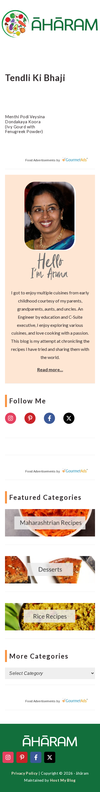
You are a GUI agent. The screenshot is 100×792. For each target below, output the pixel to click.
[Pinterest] (30, 418)
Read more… (50, 369)
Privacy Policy (24, 773)
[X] (68, 418)
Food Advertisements (40, 160)
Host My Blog (63, 780)
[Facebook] (49, 418)
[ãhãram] (50, 33)
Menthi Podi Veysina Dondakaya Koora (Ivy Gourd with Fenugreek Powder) (25, 124)
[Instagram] (10, 418)
